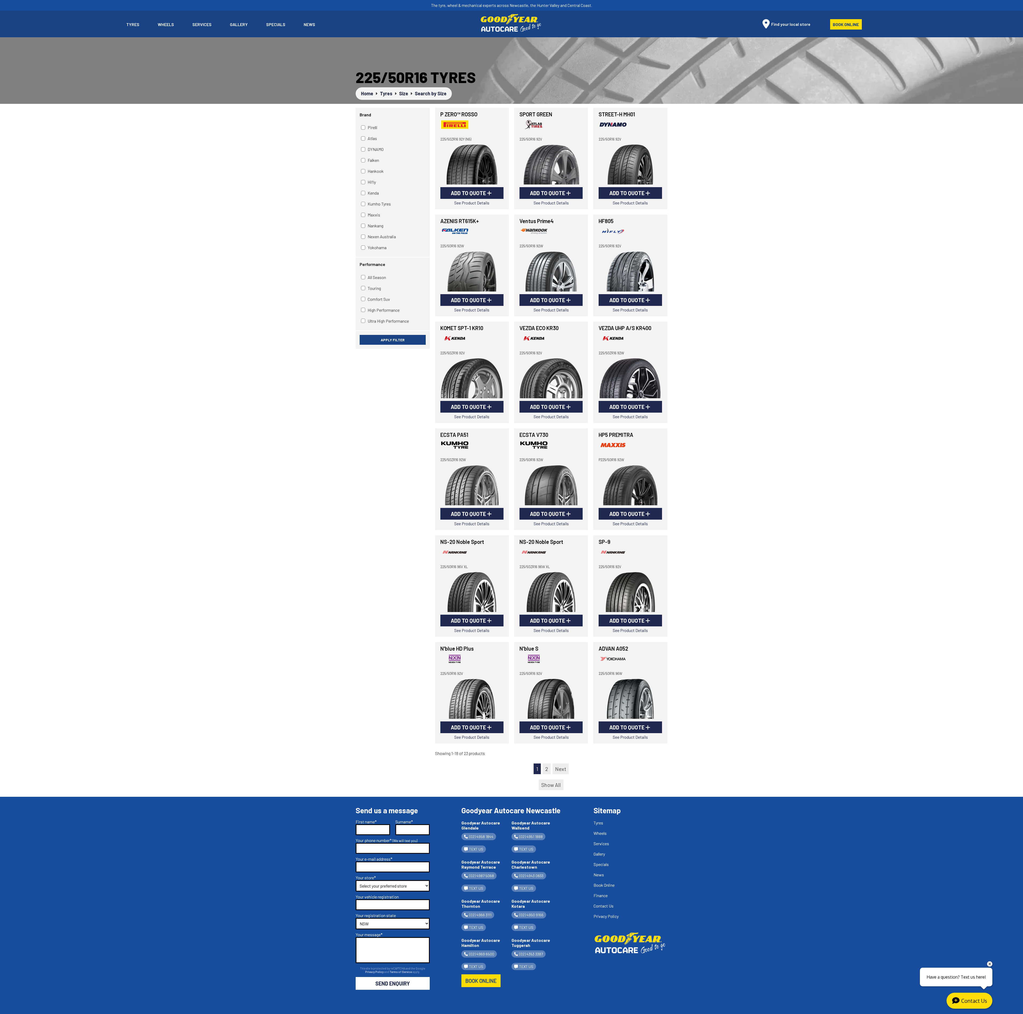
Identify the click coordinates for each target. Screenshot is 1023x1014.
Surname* (404, 821)
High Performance (384, 310)
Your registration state (376, 915)
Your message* (369, 934)
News (309, 24)
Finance (601, 895)
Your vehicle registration (377, 896)
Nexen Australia (382, 236)
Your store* (366, 877)
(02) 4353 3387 (531, 954)
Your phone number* (386, 840)
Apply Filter (393, 340)
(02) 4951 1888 (531, 836)
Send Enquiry (392, 983)
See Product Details (471, 202)
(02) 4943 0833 (531, 875)
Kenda (373, 192)
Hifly (372, 181)
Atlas (372, 138)
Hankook (376, 171)
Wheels (166, 24)
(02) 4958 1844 (481, 836)
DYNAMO (376, 149)
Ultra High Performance (388, 320)
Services (202, 24)
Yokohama (377, 247)
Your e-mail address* (374, 858)
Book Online (846, 24)
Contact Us (604, 905)
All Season (377, 277)
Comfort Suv (379, 299)
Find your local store (790, 24)
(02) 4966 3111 (480, 915)
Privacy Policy (374, 972)
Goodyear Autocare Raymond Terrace (480, 864)
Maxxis (374, 214)
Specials (275, 24)
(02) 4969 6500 (481, 954)
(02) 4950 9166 (531, 915)
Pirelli (372, 127)
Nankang (375, 225)
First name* (366, 821)
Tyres (132, 24)
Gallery (239, 24)
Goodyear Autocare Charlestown (531, 864)
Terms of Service (400, 972)
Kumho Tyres (379, 203)
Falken (373, 160)
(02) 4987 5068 (481, 875)
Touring (374, 288)
